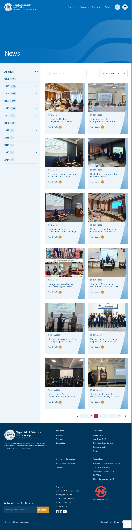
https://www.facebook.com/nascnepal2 (57, 511)
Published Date (112, 73)
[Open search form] (117, 7)
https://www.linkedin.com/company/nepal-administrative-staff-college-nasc (61, 511)
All (36, 71)
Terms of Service (121, 522)
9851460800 (64, 506)
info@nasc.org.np (65, 495)
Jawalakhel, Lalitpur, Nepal (68, 491)
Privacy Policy (106, 522)
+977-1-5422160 (65, 503)
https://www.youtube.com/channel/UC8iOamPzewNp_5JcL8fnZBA (65, 511)
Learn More (26, 448)
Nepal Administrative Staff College (22, 6)
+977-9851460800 (65, 499)
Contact (59, 487)
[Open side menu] (125, 7)
